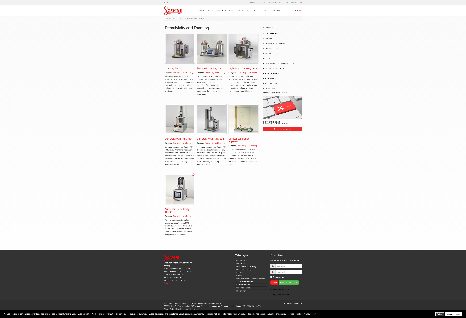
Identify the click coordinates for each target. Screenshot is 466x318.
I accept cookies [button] (453, 314)
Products (221, 10)
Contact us (256, 10)
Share (166, 283)
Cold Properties (271, 33)
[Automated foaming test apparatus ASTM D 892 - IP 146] (211, 48)
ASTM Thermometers (273, 73)
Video (231, 10)
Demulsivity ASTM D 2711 (210, 138)
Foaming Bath (172, 68)
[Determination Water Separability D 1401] (180, 119)
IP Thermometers (271, 78)
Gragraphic (298, 303)
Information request (283, 129)
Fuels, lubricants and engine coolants (279, 63)
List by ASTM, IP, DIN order (275, 68)
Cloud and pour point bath (186, 309)
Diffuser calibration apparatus (239, 140)
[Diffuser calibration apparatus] (243, 119)
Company (210, 10)
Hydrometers (270, 88)
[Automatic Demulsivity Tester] (180, 189)
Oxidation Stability (272, 48)
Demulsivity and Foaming (183, 72)
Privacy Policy (169, 309)
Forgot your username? (281, 289)
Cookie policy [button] (296, 314)
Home (201, 10)
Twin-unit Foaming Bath (210, 68)
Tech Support (243, 10)
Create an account (287, 282)
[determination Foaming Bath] (180, 48)
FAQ (265, 10)
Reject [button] (439, 314)
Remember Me (278, 277)
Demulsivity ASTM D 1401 (178, 138)
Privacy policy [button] (310, 314)
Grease (267, 58)
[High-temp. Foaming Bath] (243, 48)
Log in (274, 282)
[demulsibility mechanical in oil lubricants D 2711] (211, 119)
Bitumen (268, 53)
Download (274, 10)
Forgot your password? (281, 294)
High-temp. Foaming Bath (243, 68)
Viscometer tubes (271, 83)
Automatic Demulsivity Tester (177, 210)
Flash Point (269, 38)
